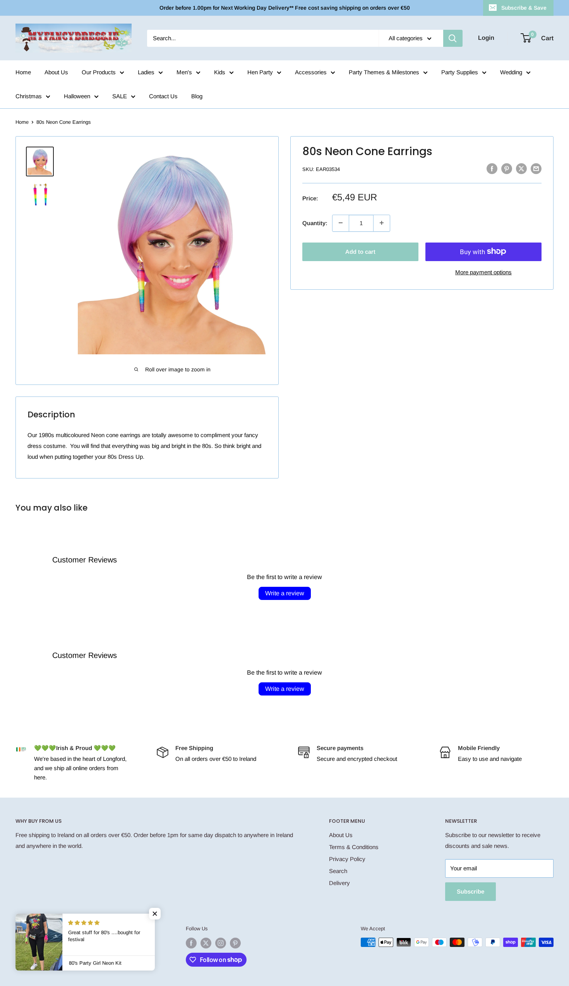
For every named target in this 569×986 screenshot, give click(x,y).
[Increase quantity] (382, 223)
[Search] (453, 38)
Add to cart (360, 251)
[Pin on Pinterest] (506, 168)
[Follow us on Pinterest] (235, 943)
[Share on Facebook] (492, 168)
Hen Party (260, 72)
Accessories (311, 72)
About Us (56, 72)
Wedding (511, 72)
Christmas (28, 96)
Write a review (284, 593)
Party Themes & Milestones (384, 72)
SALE (119, 96)
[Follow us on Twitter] (206, 943)
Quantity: (314, 222)
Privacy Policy (347, 859)
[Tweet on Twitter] (521, 168)
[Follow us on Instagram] (220, 943)
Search (338, 871)
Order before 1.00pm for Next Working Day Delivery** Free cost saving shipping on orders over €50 (284, 8)
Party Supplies (459, 72)
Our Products (99, 72)
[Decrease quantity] (340, 223)
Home (23, 72)
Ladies (146, 72)
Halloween (77, 96)
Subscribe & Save (524, 8)
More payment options (483, 271)
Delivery (339, 883)
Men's (184, 72)
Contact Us (163, 96)
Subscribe (470, 891)
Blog (196, 96)
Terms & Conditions (354, 847)
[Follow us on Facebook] (191, 943)
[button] (155, 913)
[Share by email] (536, 168)
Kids (219, 72)
